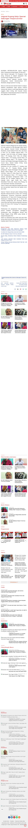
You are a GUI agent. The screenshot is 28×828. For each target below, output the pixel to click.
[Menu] (2, 3)
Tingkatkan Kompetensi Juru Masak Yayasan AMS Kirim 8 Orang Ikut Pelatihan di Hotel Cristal (17, 634)
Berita (2, 14)
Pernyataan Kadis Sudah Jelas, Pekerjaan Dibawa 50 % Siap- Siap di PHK (17, 769)
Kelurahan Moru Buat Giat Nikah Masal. (18, 671)
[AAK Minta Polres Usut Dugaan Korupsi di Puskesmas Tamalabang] (7, 558)
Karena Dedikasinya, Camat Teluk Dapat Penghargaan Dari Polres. (16, 743)
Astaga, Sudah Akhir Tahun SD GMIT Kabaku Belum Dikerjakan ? (17, 776)
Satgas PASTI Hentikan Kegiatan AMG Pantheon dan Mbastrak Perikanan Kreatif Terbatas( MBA (20, 564)
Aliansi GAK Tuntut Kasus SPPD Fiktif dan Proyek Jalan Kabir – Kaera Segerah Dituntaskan (20, 576)
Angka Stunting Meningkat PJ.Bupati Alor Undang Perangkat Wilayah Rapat (17, 735)
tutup (2, 809)
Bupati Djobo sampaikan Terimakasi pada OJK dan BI (17, 659)
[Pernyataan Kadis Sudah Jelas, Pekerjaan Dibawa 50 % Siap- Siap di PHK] (14, 765)
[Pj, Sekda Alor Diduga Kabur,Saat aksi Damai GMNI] (21, 298)
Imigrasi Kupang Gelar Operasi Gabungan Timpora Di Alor (14, 278)
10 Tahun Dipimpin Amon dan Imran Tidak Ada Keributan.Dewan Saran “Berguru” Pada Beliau (11, 615)
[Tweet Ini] (18, 289)
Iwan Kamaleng (6, 20)
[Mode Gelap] (24, 4)
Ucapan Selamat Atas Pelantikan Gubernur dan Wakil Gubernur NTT (17, 796)
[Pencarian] (26, 4)
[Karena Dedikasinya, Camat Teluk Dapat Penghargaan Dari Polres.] (14, 739)
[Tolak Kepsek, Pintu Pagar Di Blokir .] (9, 674)
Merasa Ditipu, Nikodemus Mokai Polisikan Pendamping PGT (14, 236)
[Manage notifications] (25, 825)
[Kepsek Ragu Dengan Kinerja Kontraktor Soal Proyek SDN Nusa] (14, 757)
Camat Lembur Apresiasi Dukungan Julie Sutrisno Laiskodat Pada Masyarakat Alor (12, 591)
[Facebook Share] (15, 289)
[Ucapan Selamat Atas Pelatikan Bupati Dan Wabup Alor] (7, 535)
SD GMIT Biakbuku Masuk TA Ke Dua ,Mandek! (11, 233)
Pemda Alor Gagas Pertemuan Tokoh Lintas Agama (17, 666)
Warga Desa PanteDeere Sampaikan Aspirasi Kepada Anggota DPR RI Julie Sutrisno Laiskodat (13, 601)
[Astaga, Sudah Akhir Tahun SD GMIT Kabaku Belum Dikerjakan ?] (14, 772)
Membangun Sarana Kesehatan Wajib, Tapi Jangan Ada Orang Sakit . (17, 728)
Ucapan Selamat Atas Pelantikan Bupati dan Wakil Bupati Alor (18, 788)
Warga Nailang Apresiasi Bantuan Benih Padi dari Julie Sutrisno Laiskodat (14, 242)
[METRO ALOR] (7, 3)
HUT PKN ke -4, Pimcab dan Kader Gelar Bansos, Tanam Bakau (13, 606)
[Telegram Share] (23, 289)
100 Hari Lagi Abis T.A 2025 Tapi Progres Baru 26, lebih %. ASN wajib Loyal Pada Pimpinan (14, 611)
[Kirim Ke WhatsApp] (26, 289)
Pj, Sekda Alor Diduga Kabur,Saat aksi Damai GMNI (14, 1)
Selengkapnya (13, 582)
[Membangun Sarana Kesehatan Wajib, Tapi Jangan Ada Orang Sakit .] (14, 724)
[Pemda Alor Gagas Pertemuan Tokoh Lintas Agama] (13, 663)
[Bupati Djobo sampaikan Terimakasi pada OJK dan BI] (13, 656)
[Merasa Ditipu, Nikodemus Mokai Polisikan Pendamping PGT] (21, 312)
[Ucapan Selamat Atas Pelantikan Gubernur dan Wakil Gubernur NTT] (14, 792)
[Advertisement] (14, 54)
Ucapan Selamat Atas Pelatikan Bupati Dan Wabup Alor (6, 541)
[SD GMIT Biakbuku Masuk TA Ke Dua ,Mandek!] (7, 312)
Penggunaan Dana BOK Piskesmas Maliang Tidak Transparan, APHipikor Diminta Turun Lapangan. (14, 229)
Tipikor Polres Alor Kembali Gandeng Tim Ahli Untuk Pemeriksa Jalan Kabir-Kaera (7, 576)
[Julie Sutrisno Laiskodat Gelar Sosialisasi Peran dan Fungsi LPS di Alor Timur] (7, 325)
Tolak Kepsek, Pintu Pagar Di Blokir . (17, 676)
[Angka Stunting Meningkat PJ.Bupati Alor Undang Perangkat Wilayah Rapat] (14, 731)
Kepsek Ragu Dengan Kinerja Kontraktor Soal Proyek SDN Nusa (16, 761)
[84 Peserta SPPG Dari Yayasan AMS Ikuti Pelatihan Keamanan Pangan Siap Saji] (14, 638)
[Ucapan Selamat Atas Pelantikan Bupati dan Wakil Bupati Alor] (14, 784)
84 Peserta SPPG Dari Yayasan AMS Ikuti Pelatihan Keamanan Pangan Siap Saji (18, 642)
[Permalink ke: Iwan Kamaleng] (2, 21)
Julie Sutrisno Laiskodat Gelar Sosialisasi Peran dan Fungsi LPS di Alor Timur (14, 239)
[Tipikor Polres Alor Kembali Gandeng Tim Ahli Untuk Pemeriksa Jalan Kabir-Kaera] (7, 570)
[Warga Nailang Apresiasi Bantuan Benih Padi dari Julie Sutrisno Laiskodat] (21, 325)
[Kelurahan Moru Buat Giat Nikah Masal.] (10, 669)
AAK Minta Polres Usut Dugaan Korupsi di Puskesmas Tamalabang (6, 564)
